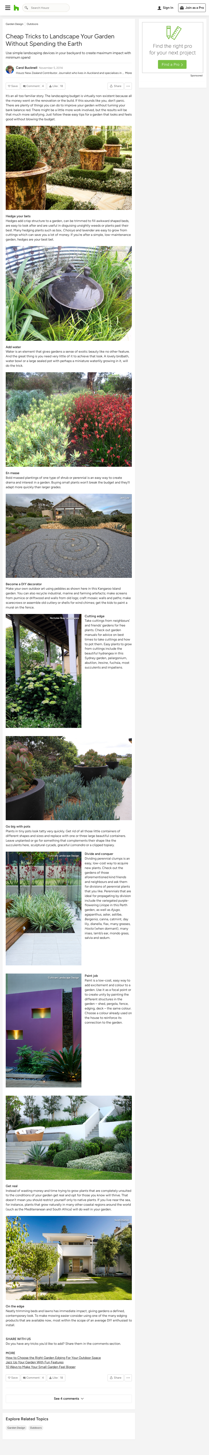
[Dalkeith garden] (43, 908)
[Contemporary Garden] (69, 778)
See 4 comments (66, 1398)
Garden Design (16, 1427)
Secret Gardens (120, 1099)
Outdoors (36, 1427)
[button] (7, 7)
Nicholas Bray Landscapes (64, 618)
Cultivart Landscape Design (63, 855)
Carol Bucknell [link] (26, 68)
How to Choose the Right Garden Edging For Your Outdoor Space (53, 1358)
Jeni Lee (124, 497)
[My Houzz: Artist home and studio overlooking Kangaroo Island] (69, 536)
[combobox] (46, 8)
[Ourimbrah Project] (69, 168)
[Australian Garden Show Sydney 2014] (69, 293)
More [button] (128, 73)
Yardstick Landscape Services (112, 376)
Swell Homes (122, 1220)
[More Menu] (128, 86)
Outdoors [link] (32, 24)
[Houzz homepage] (16, 7)
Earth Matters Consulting (115, 250)
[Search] (26, 8)
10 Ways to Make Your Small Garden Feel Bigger (41, 1367)
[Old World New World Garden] (43, 671)
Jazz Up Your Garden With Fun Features (34, 1362)
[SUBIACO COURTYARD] (43, 1030)
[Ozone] (69, 1258)
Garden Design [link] (14, 24)
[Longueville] (69, 1138)
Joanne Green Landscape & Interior (109, 129)
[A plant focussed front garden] (69, 419)
